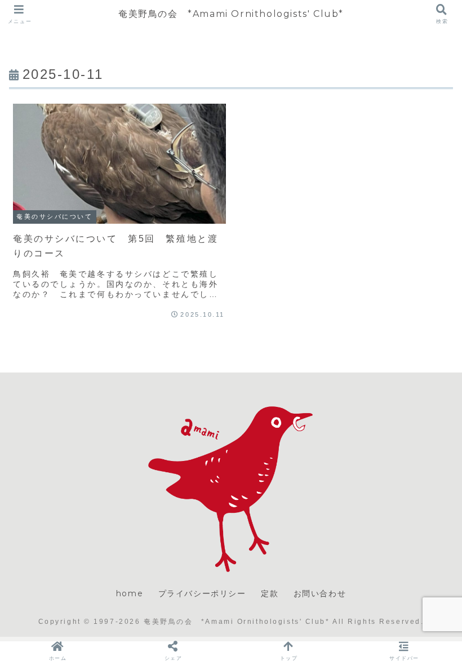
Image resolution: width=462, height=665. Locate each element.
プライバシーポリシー (202, 593)
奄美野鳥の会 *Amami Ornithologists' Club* (231, 13)
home (129, 593)
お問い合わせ (320, 593)
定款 (269, 593)
